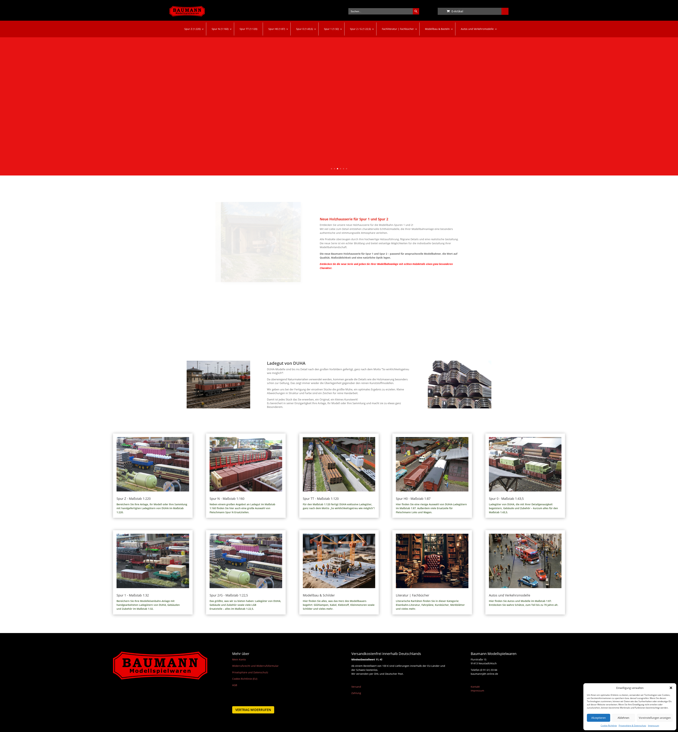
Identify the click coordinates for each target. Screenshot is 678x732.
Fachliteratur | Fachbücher (398, 29)
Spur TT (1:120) (248, 29)
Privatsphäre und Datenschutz (250, 672)
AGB (234, 685)
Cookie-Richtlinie (609, 725)
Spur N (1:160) (220, 29)
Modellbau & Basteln (437, 29)
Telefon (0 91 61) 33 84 (484, 670)
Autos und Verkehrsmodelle (477, 29)
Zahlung (356, 693)
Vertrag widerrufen (253, 710)
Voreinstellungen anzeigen (655, 717)
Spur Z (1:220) (192, 29)
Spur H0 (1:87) (276, 29)
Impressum (653, 725)
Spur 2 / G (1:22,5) (360, 29)
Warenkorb (441, 12)
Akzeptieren (598, 717)
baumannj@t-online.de (484, 673)
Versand (356, 686)
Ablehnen (623, 717)
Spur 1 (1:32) (331, 29)
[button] (671, 688)
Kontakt (475, 686)
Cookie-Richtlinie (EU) (244, 678)
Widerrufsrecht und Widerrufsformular (255, 665)
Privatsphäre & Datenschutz (632, 725)
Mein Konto (239, 659)
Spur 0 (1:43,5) (304, 29)
